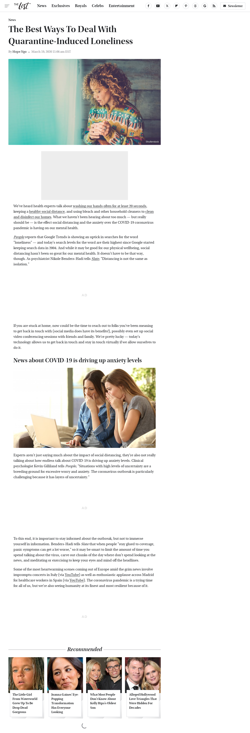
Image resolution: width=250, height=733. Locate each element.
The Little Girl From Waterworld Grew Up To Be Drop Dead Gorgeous (24, 703)
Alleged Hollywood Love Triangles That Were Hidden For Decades (143, 701)
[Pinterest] (186, 6)
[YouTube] (158, 6)
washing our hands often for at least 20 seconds (109, 206)
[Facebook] (148, 6)
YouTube (72, 575)
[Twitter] (167, 6)
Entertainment (122, 6)
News (41, 6)
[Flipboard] (176, 6)
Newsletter (235, 6)
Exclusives (61, 6)
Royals (81, 6)
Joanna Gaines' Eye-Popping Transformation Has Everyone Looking (65, 703)
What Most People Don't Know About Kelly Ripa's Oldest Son (103, 701)
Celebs (98, 6)
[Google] (205, 6)
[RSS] (214, 6)
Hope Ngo (19, 51)
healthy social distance (47, 212)
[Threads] (195, 6)
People (18, 237)
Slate (95, 259)
